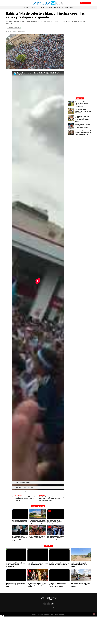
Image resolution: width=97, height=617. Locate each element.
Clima (42, 7)
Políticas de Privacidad (68, 608)
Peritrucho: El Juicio (67, 7)
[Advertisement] (79, 47)
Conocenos (25, 608)
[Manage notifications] (94, 614)
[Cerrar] (2, 616)
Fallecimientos (35, 7)
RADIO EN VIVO (57, 7)
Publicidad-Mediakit (42, 608)
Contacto (32, 608)
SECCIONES (26, 7)
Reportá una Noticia (54, 608)
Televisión (49, 7)
